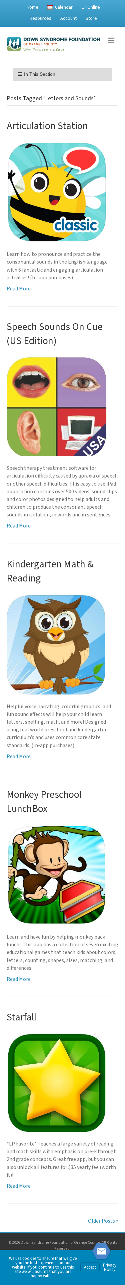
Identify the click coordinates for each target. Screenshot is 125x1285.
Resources (40, 18)
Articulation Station (47, 126)
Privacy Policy (109, 1267)
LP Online (91, 7)
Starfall (21, 1017)
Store (91, 18)
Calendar (64, 7)
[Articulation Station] (57, 191)
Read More (19, 288)
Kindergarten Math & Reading (50, 571)
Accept (90, 1267)
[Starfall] (57, 1081)
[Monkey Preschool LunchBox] (57, 874)
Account (68, 18)
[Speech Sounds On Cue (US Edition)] (57, 406)
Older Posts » (103, 1221)
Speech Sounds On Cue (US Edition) (55, 334)
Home (32, 7)
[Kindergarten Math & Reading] (56, 644)
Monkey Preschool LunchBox (44, 801)
